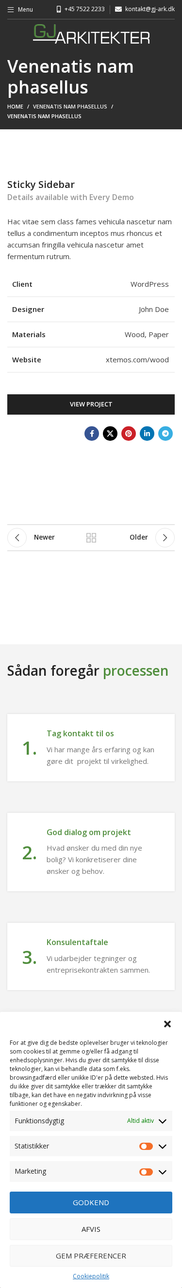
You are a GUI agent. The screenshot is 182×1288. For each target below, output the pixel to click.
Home (15, 106)
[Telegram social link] (165, 433)
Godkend (91, 1202)
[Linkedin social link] (147, 433)
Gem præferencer (91, 1255)
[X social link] (110, 433)
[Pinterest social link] (128, 433)
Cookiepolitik (91, 1276)
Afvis (91, 1229)
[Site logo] (91, 33)
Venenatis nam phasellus (70, 106)
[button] (167, 1024)
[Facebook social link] (91, 433)
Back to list (91, 537)
